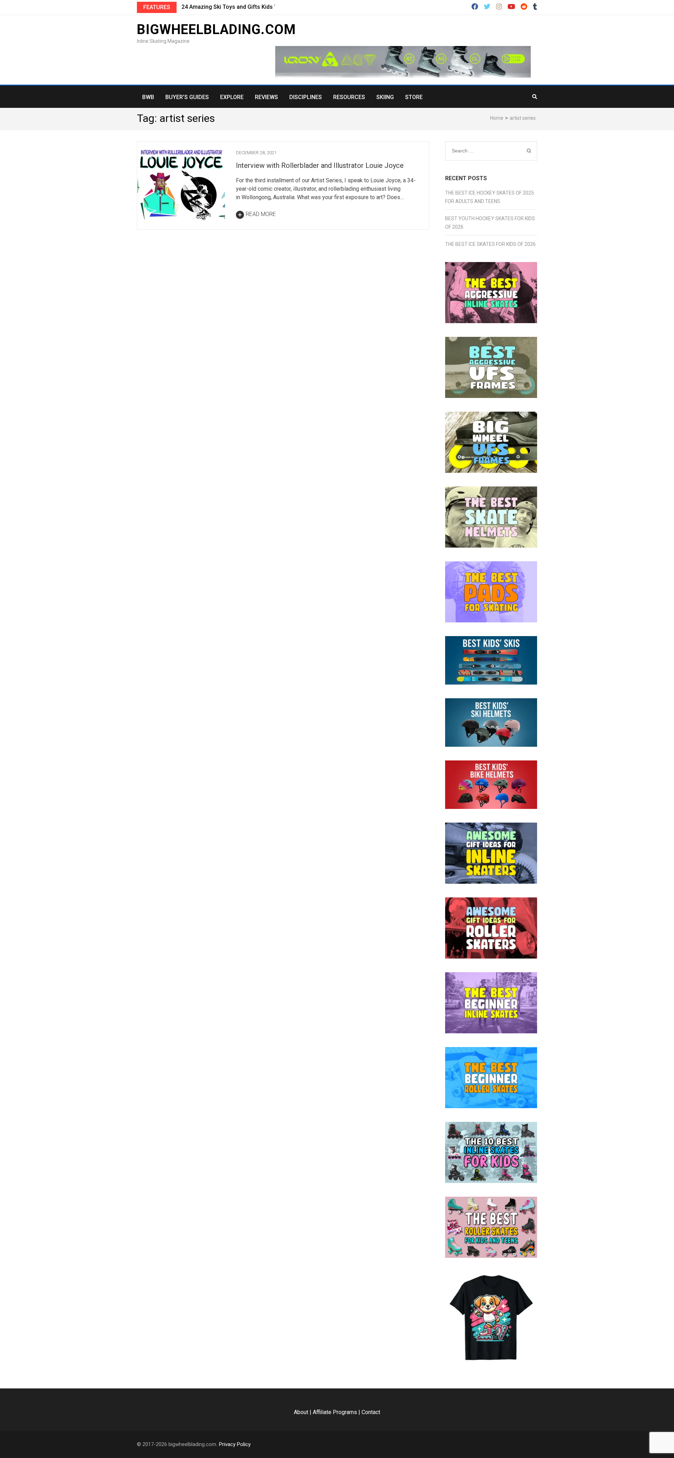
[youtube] (511, 7)
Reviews (266, 97)
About (301, 1412)
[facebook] (474, 7)
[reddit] (524, 7)
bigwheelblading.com (216, 29)
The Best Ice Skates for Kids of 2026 (490, 244)
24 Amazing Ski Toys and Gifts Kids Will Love (239, 7)
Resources (349, 97)
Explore (232, 97)
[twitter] (487, 7)
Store (414, 97)
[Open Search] (534, 96)
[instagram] (499, 7)
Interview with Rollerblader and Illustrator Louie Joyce (320, 165)
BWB (148, 97)
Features (156, 7)
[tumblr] (535, 7)
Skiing (385, 97)
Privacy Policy (235, 1444)
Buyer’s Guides (187, 97)
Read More (261, 214)
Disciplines (305, 97)
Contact (371, 1412)
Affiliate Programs (335, 1412)
